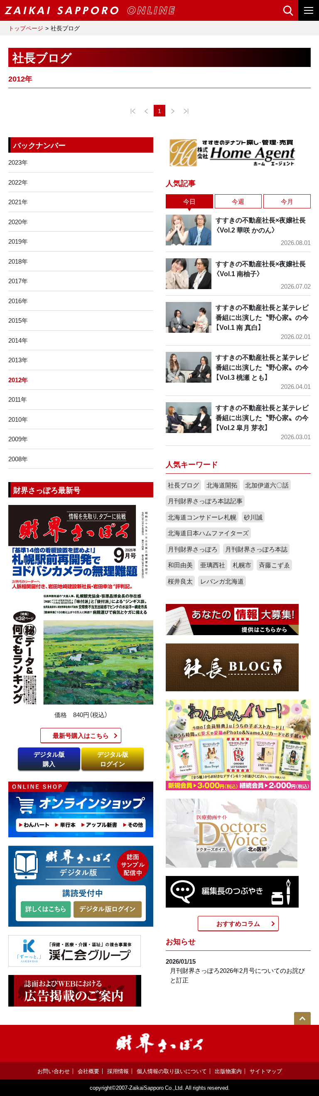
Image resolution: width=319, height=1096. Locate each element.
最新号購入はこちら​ (81, 735)
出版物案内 (228, 1071)
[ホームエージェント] (232, 152)
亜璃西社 (212, 564)
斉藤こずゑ (274, 564)
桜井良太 (180, 581)
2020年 (18, 221)
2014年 (18, 340)
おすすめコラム (238, 923)
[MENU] (308, 10)
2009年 (18, 438)
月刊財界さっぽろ (193, 549)
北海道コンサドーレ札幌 (202, 517)
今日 (189, 201)
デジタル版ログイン (112, 759)
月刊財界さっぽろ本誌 (256, 549)
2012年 (18, 379)
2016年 (18, 300)
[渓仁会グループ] (74, 950)
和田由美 (180, 564)
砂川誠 (253, 517)
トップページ (25, 28)
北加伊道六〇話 (267, 485)
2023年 (18, 162)
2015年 (18, 320)
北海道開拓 (222, 485)
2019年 (18, 241)
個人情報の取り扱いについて (172, 1071)
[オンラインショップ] (80, 808)
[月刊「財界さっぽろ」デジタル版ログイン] (107, 910)
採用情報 (118, 1071)
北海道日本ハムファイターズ (208, 532)
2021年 (18, 201)
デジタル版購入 (49, 759)
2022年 (18, 182)
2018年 (18, 261)
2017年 (18, 280)
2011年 (17, 399)
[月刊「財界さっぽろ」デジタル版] (46, 910)
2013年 (18, 359)
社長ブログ (183, 485)
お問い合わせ (53, 1071)
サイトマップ (266, 1071)
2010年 (18, 419)
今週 (238, 201)
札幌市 (242, 564)
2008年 (18, 458)
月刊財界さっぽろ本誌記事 (205, 500)
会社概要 (88, 1071)
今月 (287, 201)
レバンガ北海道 (222, 581)
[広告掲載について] (74, 990)
